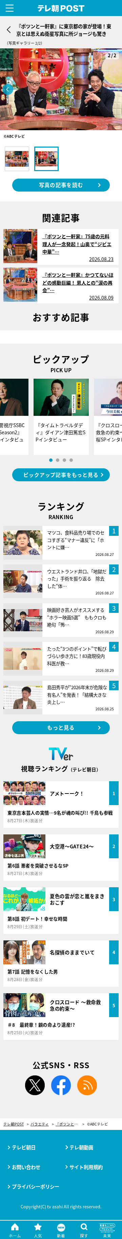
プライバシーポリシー (35, 1186)
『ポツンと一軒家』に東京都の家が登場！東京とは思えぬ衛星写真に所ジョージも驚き (70, 1124)
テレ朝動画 (81, 1147)
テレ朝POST (61, 8)
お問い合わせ (26, 1166)
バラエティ (39, 1124)
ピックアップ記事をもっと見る (60, 474)
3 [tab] (64, 460)
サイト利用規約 (86, 1166)
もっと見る (61, 727)
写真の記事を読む (61, 184)
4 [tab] (71, 460)
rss (87, 1085)
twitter (35, 1085)
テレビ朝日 (24, 1147)
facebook (61, 1085)
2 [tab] (57, 460)
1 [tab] (51, 460)
